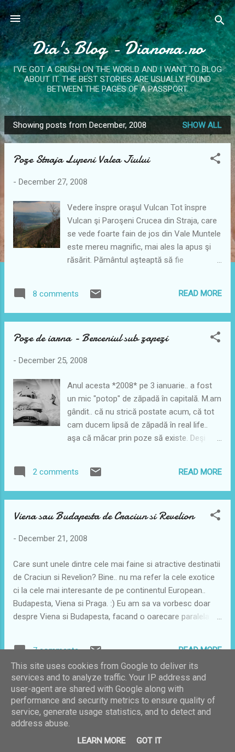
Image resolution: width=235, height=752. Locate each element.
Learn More (102, 740)
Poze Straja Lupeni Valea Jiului (81, 159)
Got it (149, 740)
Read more (200, 293)
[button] (215, 160)
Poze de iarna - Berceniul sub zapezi (90, 337)
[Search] (219, 22)
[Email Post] (95, 298)
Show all (202, 125)
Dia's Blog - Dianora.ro (117, 48)
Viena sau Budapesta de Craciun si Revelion (103, 515)
